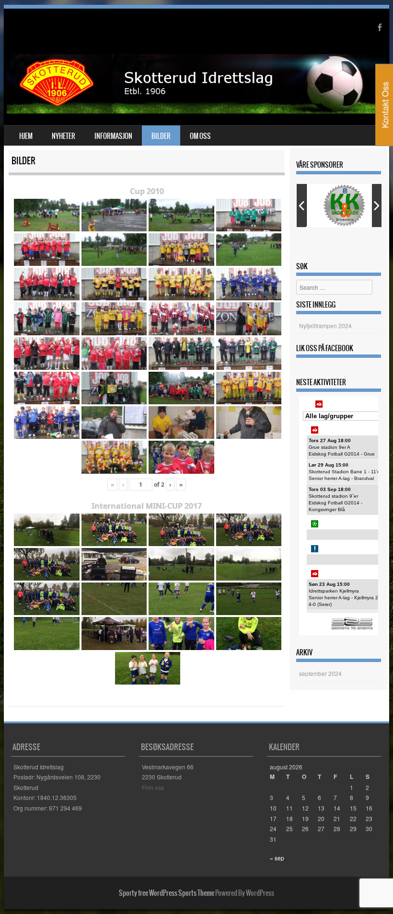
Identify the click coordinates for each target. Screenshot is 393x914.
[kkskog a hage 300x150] (345, 205)
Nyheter (63, 136)
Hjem (26, 136)
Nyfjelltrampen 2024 (325, 325)
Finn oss (153, 787)
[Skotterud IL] (196, 110)
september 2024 (320, 673)
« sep (277, 858)
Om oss (200, 136)
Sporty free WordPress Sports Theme (166, 893)
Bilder (161, 136)
